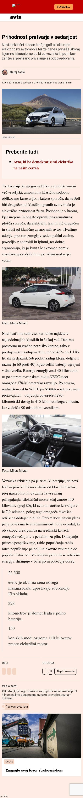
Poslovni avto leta (17, 706)
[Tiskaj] (44, 671)
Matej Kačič (17, 72)
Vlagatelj (63, 7)
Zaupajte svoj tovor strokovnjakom (34, 770)
